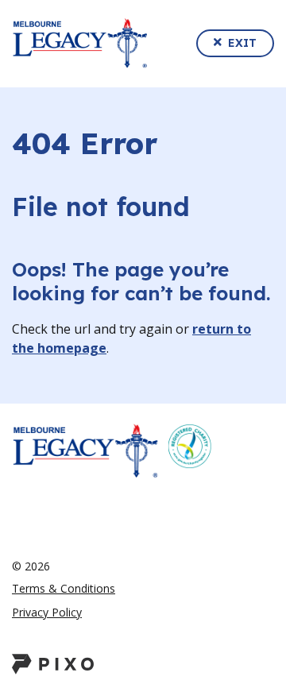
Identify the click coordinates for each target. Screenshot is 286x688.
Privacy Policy (47, 612)
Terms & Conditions (63, 588)
